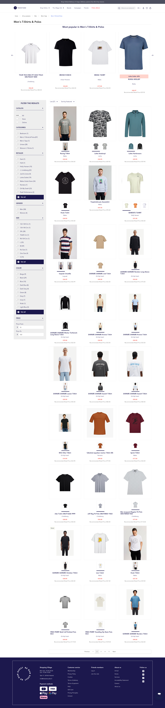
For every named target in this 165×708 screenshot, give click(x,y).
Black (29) (23, 278)
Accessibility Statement (122, 680)
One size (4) (24, 253)
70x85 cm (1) (24, 235)
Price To (18, 331)
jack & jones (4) (25, 174)
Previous (87, 651)
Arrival (116, 671)
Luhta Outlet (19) (25, 177)
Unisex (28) (23, 144)
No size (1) (23, 250)
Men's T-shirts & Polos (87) (29, 137)
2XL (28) (22, 231)
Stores (116, 674)
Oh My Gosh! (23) (26, 188)
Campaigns (77, 8)
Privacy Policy (72, 674)
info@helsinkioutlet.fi (46, 678)
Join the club (95, 674)
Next (114, 651)
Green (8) (23, 292)
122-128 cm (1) (25, 224)
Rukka (134, 82)
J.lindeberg (31, 78)
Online (24, 122)
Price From (19, 324)
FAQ (69, 686)
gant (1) (22, 159)
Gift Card (70, 689)
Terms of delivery (73, 680)
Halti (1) (22, 163)
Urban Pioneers (65, 77)
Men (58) (23, 209)
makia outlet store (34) (27, 181)
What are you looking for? (128, 8)
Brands (69, 8)
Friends (86, 8)
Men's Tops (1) (25, 141)
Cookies (70, 677)
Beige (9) (23, 274)
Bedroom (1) (24, 133)
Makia (99, 77)
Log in (93, 671)
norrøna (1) (23, 185)
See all (23, 197)
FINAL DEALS (96, 8)
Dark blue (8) (24, 285)
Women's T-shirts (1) (27, 148)
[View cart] (150, 8)
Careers (117, 683)
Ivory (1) (22, 300)
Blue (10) (23, 281)
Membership (71, 671)
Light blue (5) (24, 307)
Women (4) (23, 213)
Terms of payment (73, 683)
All (23, 116)
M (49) (22, 246)
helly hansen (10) (26, 166)
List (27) (52, 101)
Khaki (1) (23, 303)
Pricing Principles (73, 693)
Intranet (70, 696)
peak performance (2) (27, 192)
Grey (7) (22, 296)
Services (117, 677)
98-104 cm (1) (25, 239)
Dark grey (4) (24, 289)
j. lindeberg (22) (25, 170)
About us (117, 686)
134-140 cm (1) (25, 228)
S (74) (22, 257)
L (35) (22, 242)
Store (24, 119)
